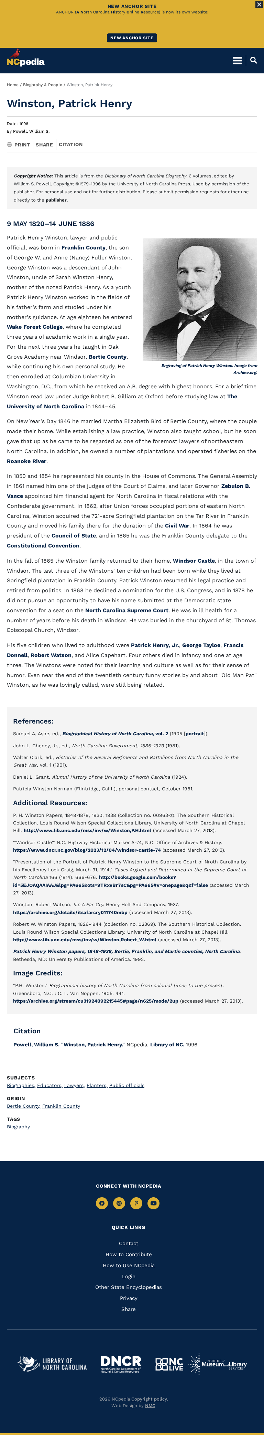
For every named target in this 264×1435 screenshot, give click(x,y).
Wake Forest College (35, 327)
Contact (128, 1243)
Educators (50, 1085)
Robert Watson (51, 655)
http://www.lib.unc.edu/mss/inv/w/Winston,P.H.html (87, 830)
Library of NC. (167, 1045)
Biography (18, 1126)
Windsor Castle (194, 560)
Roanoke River (26, 461)
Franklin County (84, 247)
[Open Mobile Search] (251, 60)
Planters (97, 1085)
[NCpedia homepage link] (26, 57)
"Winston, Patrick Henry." (93, 1045)
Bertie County (107, 356)
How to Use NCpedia (129, 1265)
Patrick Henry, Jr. (155, 645)
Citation (70, 144)
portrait (195, 733)
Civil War (177, 525)
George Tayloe (201, 645)
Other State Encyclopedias (128, 1287)
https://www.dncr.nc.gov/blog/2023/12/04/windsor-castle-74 (87, 850)
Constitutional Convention (43, 545)
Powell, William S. (31, 131)
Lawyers (74, 1085)
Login (128, 1276)
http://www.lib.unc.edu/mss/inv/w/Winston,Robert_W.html (84, 939)
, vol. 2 (115, 733)
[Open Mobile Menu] (237, 60)
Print (22, 144)
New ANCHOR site (132, 37)
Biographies (21, 1085)
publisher (56, 200)
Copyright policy (149, 1399)
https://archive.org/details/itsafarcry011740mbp (70, 912)
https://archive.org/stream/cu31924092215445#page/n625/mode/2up (95, 1001)
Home (13, 84)
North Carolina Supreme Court (126, 610)
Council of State (74, 535)
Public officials (126, 1085)
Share (44, 144)
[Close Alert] (259, 4)
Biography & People (42, 84)
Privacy (129, 1298)
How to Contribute (129, 1254)
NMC (150, 1405)
